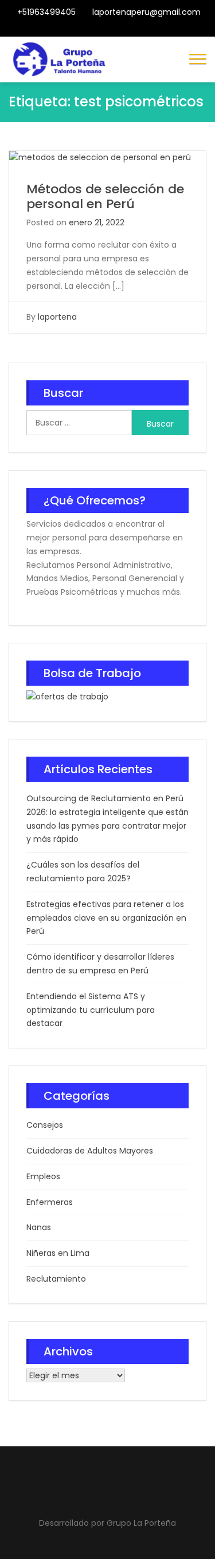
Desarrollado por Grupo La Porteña (107, 1523)
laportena (57, 317)
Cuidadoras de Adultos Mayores (89, 1150)
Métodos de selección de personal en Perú (105, 196)
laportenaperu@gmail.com (146, 12)
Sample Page (145, 29)
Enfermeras (49, 1202)
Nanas (38, 1227)
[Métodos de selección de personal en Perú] (100, 157)
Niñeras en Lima (57, 1253)
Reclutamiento (56, 1278)
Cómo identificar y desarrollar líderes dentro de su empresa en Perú (100, 963)
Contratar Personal (117, 29)
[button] (197, 58)
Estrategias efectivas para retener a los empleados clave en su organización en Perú (106, 917)
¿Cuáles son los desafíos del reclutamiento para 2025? (82, 871)
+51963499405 (46, 12)
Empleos (43, 1176)
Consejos (44, 1125)
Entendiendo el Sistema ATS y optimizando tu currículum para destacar (90, 1010)
